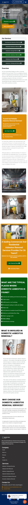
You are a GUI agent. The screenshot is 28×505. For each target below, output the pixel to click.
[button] (25, 2)
